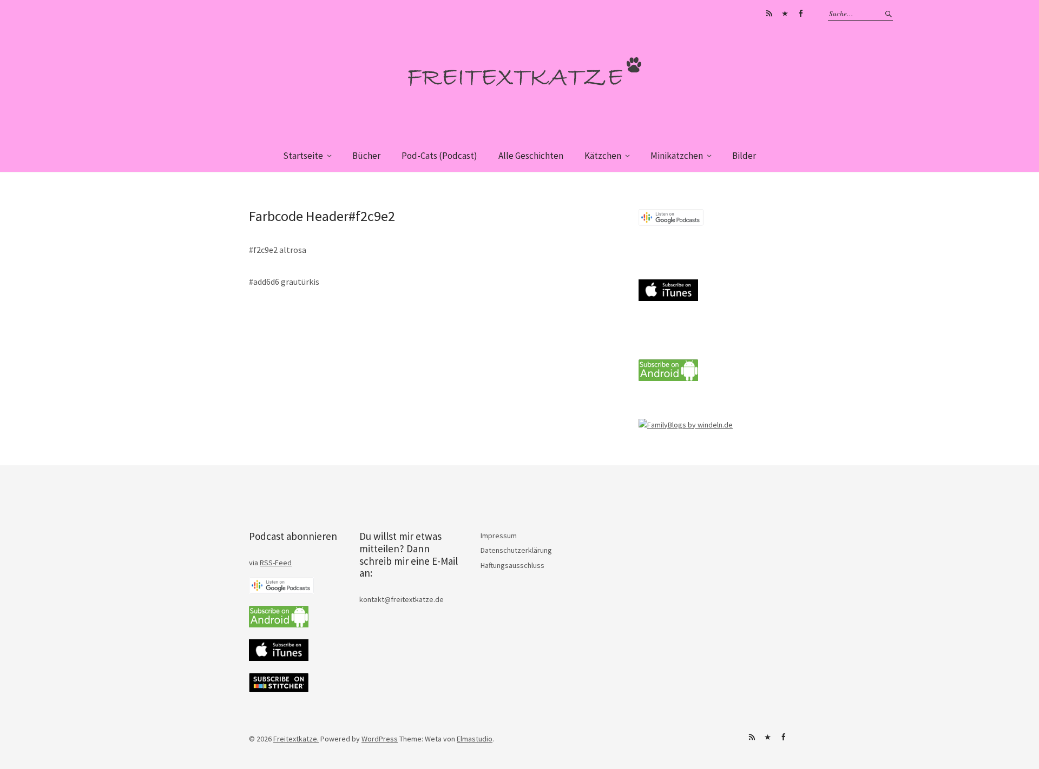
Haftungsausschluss (512, 565)
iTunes (785, 13)
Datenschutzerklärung (516, 550)
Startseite (303, 156)
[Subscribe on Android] (668, 378)
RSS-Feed (276, 562)
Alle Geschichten (530, 156)
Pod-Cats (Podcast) (439, 156)
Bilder (744, 156)
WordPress (379, 739)
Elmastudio (474, 739)
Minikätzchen (676, 156)
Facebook (800, 13)
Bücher (366, 156)
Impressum (499, 535)
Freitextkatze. (296, 739)
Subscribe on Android (769, 13)
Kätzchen (602, 156)
